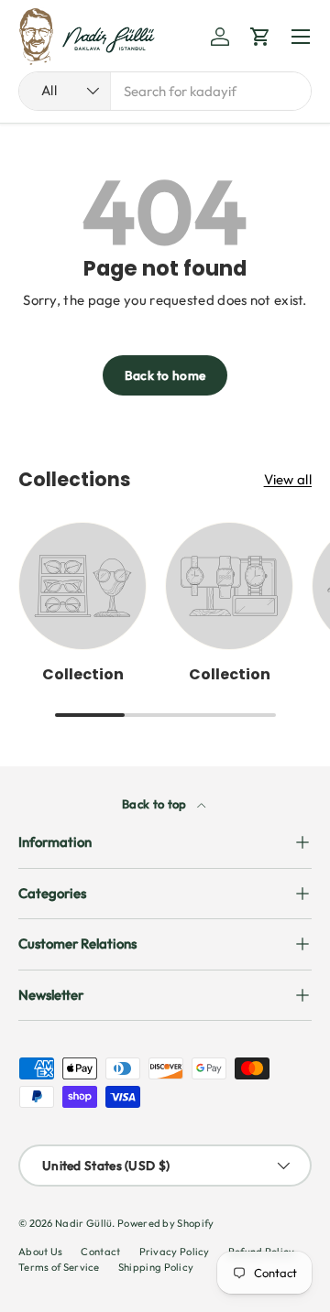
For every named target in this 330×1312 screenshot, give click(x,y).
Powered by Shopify (165, 1223)
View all (288, 479)
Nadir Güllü (83, 1223)
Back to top (156, 804)
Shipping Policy (156, 1267)
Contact (100, 1251)
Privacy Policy (174, 1251)
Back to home (165, 375)
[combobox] (165, 91)
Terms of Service (59, 1267)
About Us (40, 1251)
